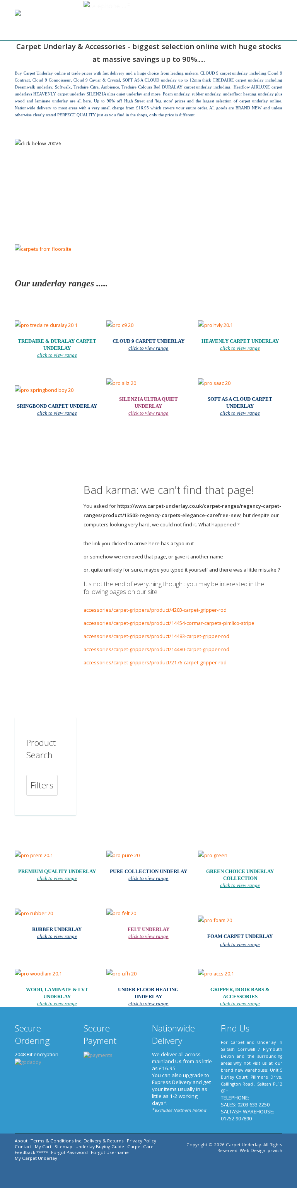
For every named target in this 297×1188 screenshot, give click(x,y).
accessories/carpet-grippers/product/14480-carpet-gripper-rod (156, 649)
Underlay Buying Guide (99, 1146)
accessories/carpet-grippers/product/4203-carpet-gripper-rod (155, 609)
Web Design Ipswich (261, 1150)
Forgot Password (69, 1152)
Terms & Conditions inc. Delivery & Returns (77, 1141)
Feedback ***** (31, 1152)
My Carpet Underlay (36, 1158)
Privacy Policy (141, 1141)
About (21, 1141)
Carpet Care (140, 1146)
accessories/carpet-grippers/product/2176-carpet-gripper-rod (155, 662)
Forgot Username (110, 1152)
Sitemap (63, 1146)
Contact (23, 1146)
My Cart (43, 1146)
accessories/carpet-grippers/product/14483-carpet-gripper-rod (156, 636)
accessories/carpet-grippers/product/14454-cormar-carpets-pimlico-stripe (169, 623)
